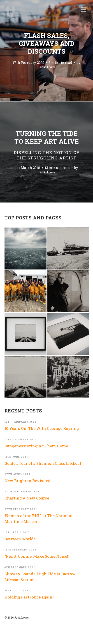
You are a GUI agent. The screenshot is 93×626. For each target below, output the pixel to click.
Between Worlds (20, 538)
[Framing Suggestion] (25, 334)
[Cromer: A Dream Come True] (25, 377)
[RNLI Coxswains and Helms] (68, 291)
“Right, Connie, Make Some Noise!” (37, 556)
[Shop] (68, 334)
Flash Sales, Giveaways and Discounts (46, 43)
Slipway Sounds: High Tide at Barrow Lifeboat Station (40, 576)
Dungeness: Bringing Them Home (36, 446)
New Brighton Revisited (28, 480)
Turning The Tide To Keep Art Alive (46, 144)
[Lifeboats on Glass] (68, 248)
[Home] (10, 12)
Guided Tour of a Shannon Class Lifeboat (43, 463)
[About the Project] (25, 291)
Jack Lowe (47, 67)
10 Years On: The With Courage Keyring (42, 428)
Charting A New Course (27, 498)
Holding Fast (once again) (29, 597)
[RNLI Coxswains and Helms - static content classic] (68, 377)
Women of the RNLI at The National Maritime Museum (38, 518)
